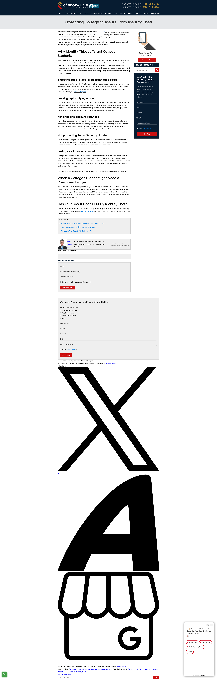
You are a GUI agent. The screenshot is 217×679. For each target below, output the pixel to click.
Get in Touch (146, 134)
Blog (138, 13)
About (83, 13)
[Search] (157, 70)
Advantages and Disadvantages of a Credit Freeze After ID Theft (82, 223)
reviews (96, 13)
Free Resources (126, 13)
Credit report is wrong (145, 92)
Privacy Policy (147, 128)
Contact (155, 13)
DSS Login (67, 674)
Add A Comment (67, 288)
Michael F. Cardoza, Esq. (70, 244)
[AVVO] (108, 570)
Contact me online (87, 211)
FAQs (115, 13)
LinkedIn (126, 246)
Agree (146, 128)
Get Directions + (111, 363)
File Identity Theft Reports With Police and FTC (76, 231)
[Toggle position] (207, 625)
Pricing (145, 13)
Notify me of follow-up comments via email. (76, 282)
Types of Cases (70, 13)
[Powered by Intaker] (202, 675)
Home (59, 13)
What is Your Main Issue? (145, 87)
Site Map (60, 674)
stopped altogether (80, 92)
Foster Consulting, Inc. (101, 669)
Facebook (115, 246)
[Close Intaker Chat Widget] (211, 625)
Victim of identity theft (145, 89)
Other (140, 97)
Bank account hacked (145, 94)
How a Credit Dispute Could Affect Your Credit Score (78, 227)
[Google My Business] (108, 660)
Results (108, 13)
